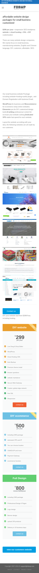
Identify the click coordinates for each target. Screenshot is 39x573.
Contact (17, 569)
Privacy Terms (26, 569)
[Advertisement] (19, 71)
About (9, 569)
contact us (19, 405)
